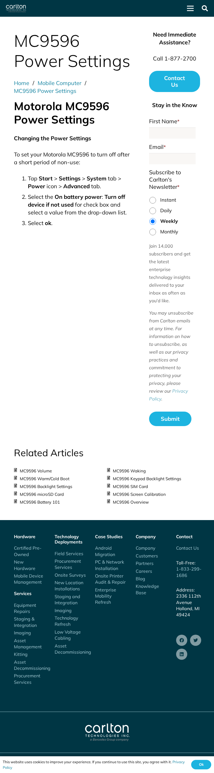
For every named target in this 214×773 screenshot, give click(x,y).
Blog (140, 578)
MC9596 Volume (36, 471)
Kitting (21, 654)
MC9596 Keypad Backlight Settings (147, 478)
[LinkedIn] (181, 654)
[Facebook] (181, 640)
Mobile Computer (59, 82)
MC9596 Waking (129, 471)
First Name (164, 121)
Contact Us (187, 548)
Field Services (69, 553)
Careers (144, 571)
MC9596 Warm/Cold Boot (44, 478)
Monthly (169, 231)
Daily (166, 210)
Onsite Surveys (70, 575)
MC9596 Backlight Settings (46, 486)
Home (21, 82)
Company (145, 548)
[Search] (204, 8)
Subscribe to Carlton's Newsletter (165, 179)
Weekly (169, 221)
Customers (147, 556)
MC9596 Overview (131, 502)
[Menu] (190, 8)
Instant (168, 200)
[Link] (16, 8)
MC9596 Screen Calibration (139, 494)
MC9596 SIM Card (130, 486)
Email (157, 146)
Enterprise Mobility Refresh (105, 596)
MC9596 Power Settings (45, 90)
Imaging (22, 633)
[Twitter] (195, 640)
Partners (145, 563)
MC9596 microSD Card (42, 494)
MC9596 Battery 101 (40, 502)
